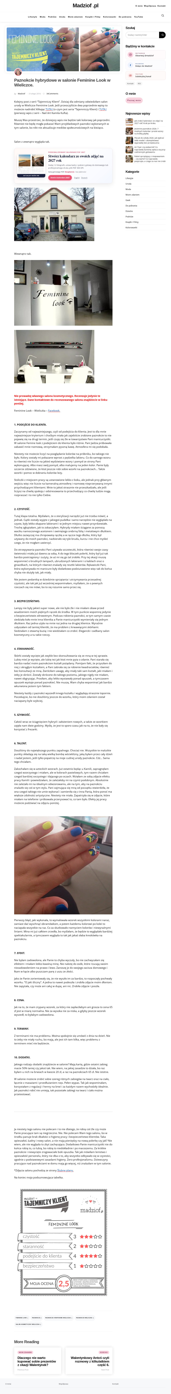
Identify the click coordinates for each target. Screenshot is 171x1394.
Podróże (129, 216)
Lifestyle (129, 178)
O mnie (139, 6)
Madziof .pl (85, 5)
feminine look (22, 1318)
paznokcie (36, 1318)
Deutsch (84, 178)
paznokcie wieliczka (85, 1318)
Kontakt (162, 6)
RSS (139, 83)
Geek (128, 200)
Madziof (21, 93)
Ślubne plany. (65, 1170)
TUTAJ (49, 109)
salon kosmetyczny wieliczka (28, 1324)
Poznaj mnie (134, 100)
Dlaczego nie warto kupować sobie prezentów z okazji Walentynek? (37, 1361)
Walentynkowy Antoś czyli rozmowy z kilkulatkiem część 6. (90, 1361)
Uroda (113, 31)
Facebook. (54, 410)
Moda (128, 189)
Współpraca (150, 6)
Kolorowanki (131, 227)
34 (52, 93)
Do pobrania (131, 205)
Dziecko (104, 1352)
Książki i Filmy (132, 222)
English (77, 178)
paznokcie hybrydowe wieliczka (58, 1318)
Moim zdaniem (25, 1352)
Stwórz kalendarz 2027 (60, 177)
